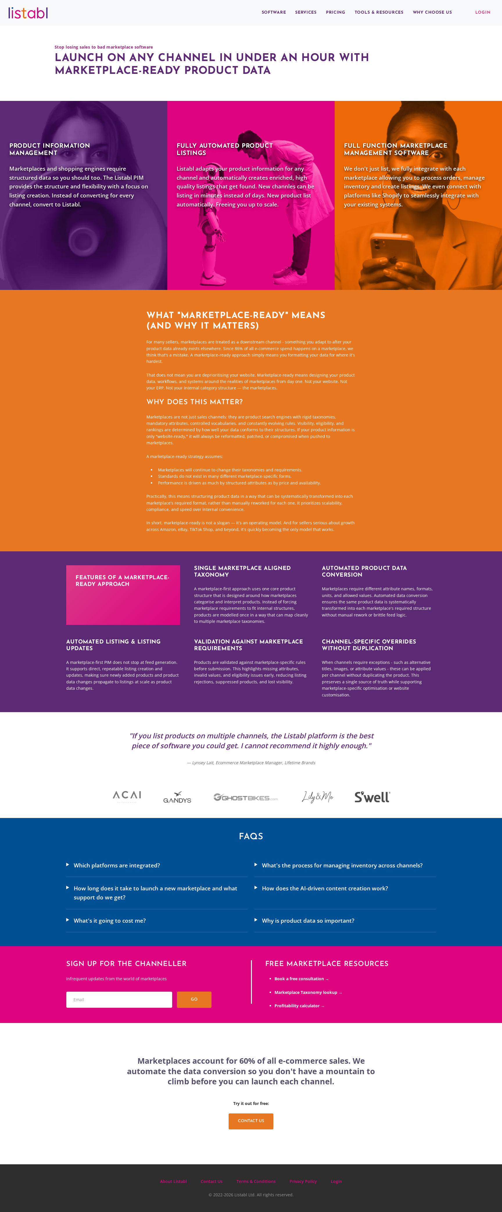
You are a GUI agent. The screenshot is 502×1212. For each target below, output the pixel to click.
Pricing (335, 12)
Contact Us (251, 1121)
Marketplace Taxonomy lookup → (309, 992)
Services (306, 12)
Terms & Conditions (256, 1181)
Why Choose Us (432, 12)
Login (483, 12)
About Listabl (173, 1181)
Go (194, 999)
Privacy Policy (303, 1181)
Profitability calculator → (300, 1005)
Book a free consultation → (302, 978)
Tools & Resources (379, 12)
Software (274, 12)
